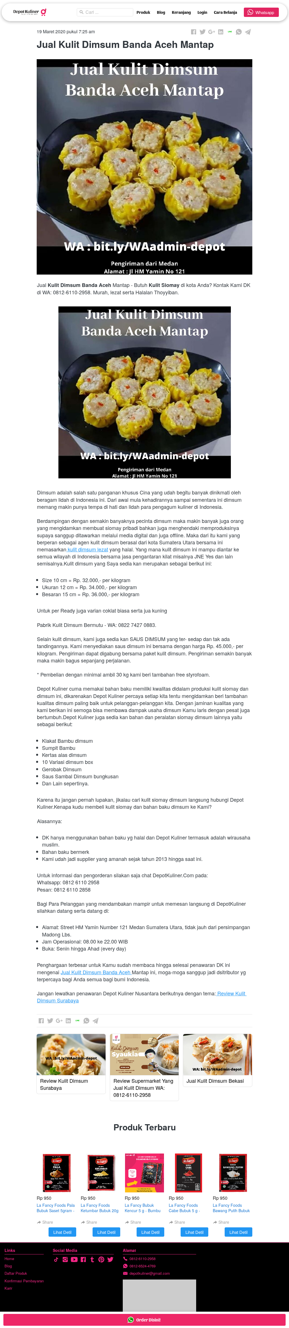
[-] (56, 1259)
